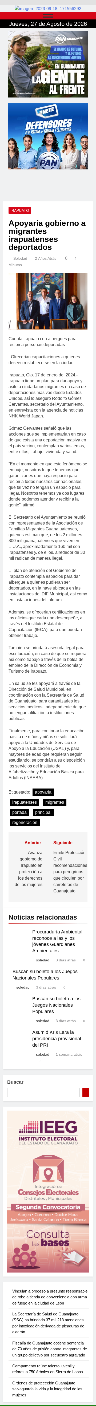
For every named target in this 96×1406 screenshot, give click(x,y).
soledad (20, 258)
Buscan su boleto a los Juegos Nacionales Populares (56, 1005)
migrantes (54, 802)
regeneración (24, 822)
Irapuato (19, 210)
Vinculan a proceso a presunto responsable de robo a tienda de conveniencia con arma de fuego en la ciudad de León (49, 1297)
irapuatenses (24, 802)
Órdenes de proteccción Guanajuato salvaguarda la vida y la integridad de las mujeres (47, 1389)
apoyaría (43, 792)
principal (43, 812)
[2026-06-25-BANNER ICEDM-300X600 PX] (48, 1192)
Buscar (15, 1082)
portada (19, 812)
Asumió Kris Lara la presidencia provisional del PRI (56, 1039)
